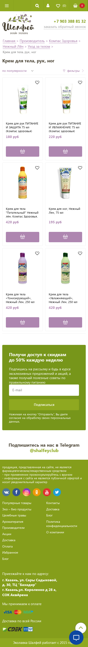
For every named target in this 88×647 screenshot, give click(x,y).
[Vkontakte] (6, 492)
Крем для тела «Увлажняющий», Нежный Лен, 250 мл (63, 297)
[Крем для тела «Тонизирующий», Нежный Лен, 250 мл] (22, 268)
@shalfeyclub (44, 450)
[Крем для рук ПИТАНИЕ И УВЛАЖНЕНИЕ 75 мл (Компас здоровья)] (65, 97)
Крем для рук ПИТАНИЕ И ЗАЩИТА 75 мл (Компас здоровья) (22, 127)
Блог (5, 559)
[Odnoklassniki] (37, 492)
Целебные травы (14, 515)
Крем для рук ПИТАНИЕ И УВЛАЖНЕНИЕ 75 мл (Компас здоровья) (65, 127)
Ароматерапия (12, 521)
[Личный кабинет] (47, 5)
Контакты (53, 503)
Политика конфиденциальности (61, 523)
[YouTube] (47, 492)
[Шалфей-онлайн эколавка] (18, 24)
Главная (9, 40)
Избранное (10, 552)
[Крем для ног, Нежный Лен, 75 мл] (65, 182)
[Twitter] (57, 492)
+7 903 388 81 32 (69, 21)
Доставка (8, 540)
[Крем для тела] (22, 182)
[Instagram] (26, 492)
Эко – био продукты (16, 509)
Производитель (32, 40)
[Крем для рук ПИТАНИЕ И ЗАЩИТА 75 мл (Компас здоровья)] (22, 97)
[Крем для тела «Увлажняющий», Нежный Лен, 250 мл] (65, 268)
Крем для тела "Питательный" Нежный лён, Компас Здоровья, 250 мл (22, 212)
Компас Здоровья (63, 40)
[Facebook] (16, 492)
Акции (6, 534)
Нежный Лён (13, 46)
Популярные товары (16, 503)
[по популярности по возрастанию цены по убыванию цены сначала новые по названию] (18, 71)
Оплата (7, 546)
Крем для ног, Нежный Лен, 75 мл (64, 210)
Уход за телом (39, 46)
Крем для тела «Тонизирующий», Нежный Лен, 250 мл (20, 297)
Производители (13, 527)
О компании (55, 532)
